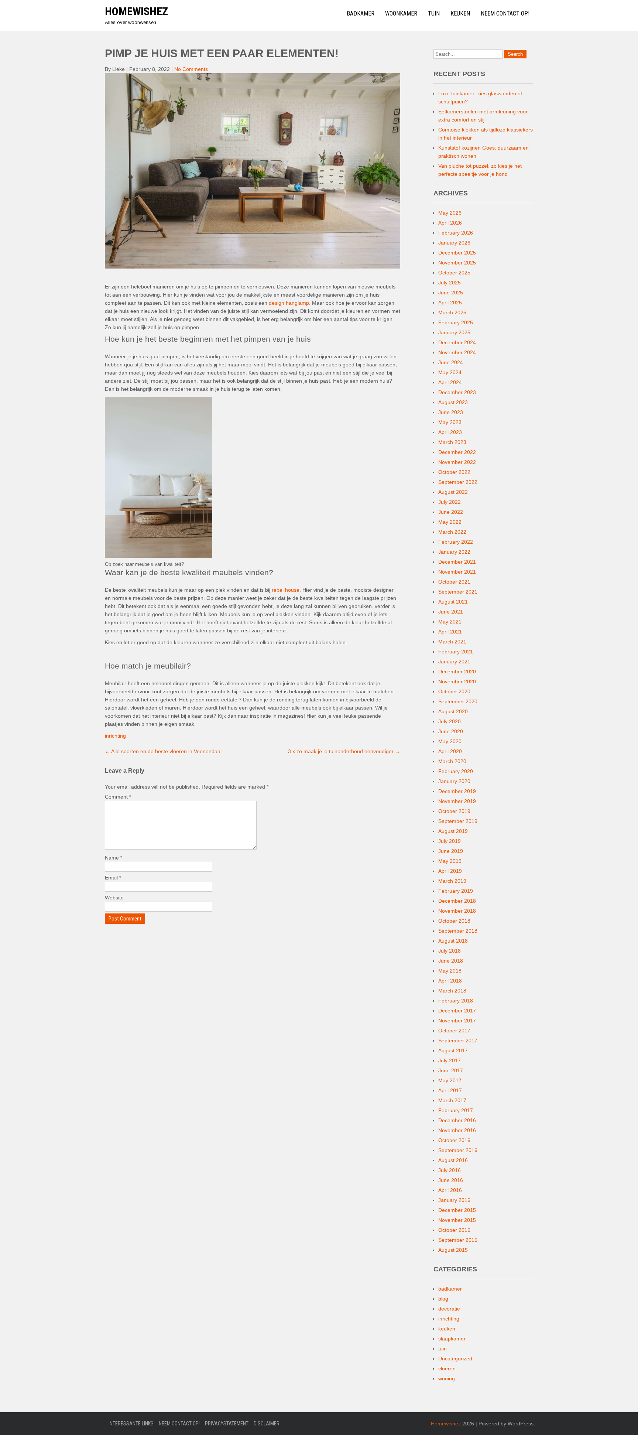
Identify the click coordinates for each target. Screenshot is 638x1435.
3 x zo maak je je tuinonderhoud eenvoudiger (344, 751)
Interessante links (131, 1424)
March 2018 (452, 991)
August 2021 (453, 602)
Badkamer (360, 13)
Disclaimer (266, 1424)
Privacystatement (226, 1424)
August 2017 (453, 1050)
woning (446, 1378)
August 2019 (453, 831)
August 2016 (453, 1160)
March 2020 (452, 761)
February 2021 (455, 652)
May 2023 (450, 422)
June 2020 (450, 731)
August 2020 (453, 711)
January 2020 (454, 781)
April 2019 (450, 871)
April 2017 (450, 1090)
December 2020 (457, 671)
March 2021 (452, 642)
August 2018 (453, 941)
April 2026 (450, 223)
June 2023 (450, 412)
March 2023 (452, 442)
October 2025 (454, 273)
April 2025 (450, 302)
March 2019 (452, 881)
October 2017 (454, 1030)
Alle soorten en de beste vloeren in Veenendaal (163, 751)
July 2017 (449, 1060)
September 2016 (457, 1150)
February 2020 (455, 771)
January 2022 (454, 552)
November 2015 (457, 1220)
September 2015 (457, 1240)
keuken (446, 1329)
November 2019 (457, 801)
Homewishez (136, 11)
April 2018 (450, 981)
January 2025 (454, 332)
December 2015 (457, 1210)
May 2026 (450, 213)
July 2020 (449, 721)
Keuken (460, 13)
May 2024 (450, 372)
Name (113, 858)
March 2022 (452, 532)
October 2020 (454, 691)
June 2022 (450, 512)
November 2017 (457, 1021)
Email (113, 878)
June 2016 (450, 1180)
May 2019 (450, 861)
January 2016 (454, 1200)
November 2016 (457, 1130)
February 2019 (455, 891)
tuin (442, 1349)
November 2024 (457, 352)
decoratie (449, 1309)
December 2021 (457, 562)
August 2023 (453, 402)
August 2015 (453, 1250)
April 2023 (450, 432)
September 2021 (457, 592)
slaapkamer (452, 1339)
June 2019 (450, 851)
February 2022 (455, 542)
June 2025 (450, 292)
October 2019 (454, 811)
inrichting (115, 736)
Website (114, 898)
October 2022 (454, 472)
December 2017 (457, 1011)
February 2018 (455, 1001)
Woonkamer (401, 13)
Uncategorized (455, 1358)
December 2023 (457, 392)
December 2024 (457, 342)
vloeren (447, 1368)
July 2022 (449, 502)
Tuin (434, 13)
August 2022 (453, 492)
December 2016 (457, 1120)
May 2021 (450, 622)
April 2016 (450, 1190)
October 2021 (454, 582)
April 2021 (450, 632)
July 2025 (449, 283)
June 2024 (450, 362)
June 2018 (450, 961)
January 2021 (454, 661)
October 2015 (454, 1230)
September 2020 (457, 701)
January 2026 (454, 243)
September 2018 (457, 931)
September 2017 (457, 1040)
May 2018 (450, 971)
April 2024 (450, 382)
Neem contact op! (505, 13)
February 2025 (455, 322)
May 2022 (450, 522)
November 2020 (457, 681)
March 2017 (452, 1100)
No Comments (191, 69)
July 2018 (449, 951)
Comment (118, 797)
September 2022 (457, 482)
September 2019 (457, 821)
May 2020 (450, 741)
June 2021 (450, 612)
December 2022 (457, 452)
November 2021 (457, 572)
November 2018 (457, 911)
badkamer (450, 1289)
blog (443, 1299)
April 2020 (450, 751)
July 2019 (449, 841)
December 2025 (457, 253)
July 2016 (449, 1170)
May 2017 (450, 1080)
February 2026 (455, 233)
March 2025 (452, 312)
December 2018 (457, 901)
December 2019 (457, 791)
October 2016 (454, 1140)
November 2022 (457, 462)
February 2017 (455, 1110)
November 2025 (457, 263)
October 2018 (454, 921)
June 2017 (450, 1070)
